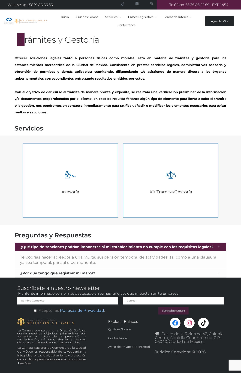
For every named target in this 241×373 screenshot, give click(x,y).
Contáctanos (126, 25)
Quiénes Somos (87, 17)
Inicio (65, 17)
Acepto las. (71, 310)
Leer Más (24, 363)
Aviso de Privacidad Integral (129, 347)
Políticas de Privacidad (81, 310)
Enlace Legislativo (140, 17)
